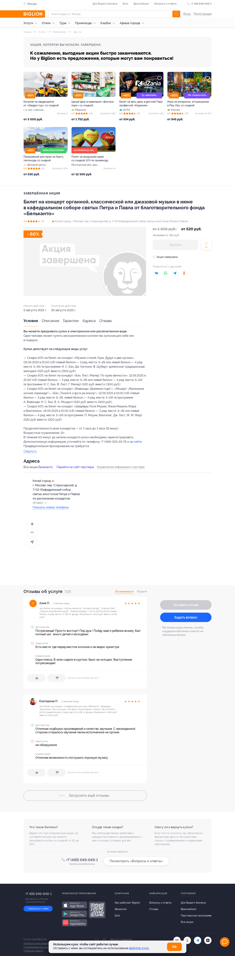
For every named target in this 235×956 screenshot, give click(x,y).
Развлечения (59, 32)
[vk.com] (177, 940)
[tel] (197, 940)
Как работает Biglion (127, 902)
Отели (46, 23)
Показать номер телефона (51, 507)
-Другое (76, 32)
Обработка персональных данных (41, 943)
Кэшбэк (105, 23)
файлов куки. (139, 948)
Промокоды (83, 23)
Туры (62, 23)
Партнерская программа (196, 915)
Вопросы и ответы (165, 3)
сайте (138, 441)
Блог (125, 3)
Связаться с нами (38, 908)
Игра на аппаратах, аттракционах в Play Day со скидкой (188, 103)
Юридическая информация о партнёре (120, 466)
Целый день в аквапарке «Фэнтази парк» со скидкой (92, 103)
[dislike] (56, 678)
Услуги (28, 23)
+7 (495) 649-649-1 (82, 860)
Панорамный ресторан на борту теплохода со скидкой (44, 158)
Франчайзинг (141, 3)
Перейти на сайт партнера (75, 467)
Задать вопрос (185, 617)
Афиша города (130, 23)
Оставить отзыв (185, 605)
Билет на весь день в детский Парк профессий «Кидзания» (141, 103)
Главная (27, 32)
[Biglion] (34, 14)
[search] (176, 14)
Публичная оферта (33, 951)
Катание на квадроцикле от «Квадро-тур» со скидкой (41, 103)
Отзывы (105, 321)
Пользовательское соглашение (40, 947)
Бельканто (45, 467)
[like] (36, 678)
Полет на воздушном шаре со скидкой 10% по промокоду (89, 158)
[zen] (208, 940)
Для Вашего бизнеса (105, 3)
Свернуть (30, 451)
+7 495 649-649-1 (201, 3)
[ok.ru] (187, 940)
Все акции (187, 922)
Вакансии (120, 909)
